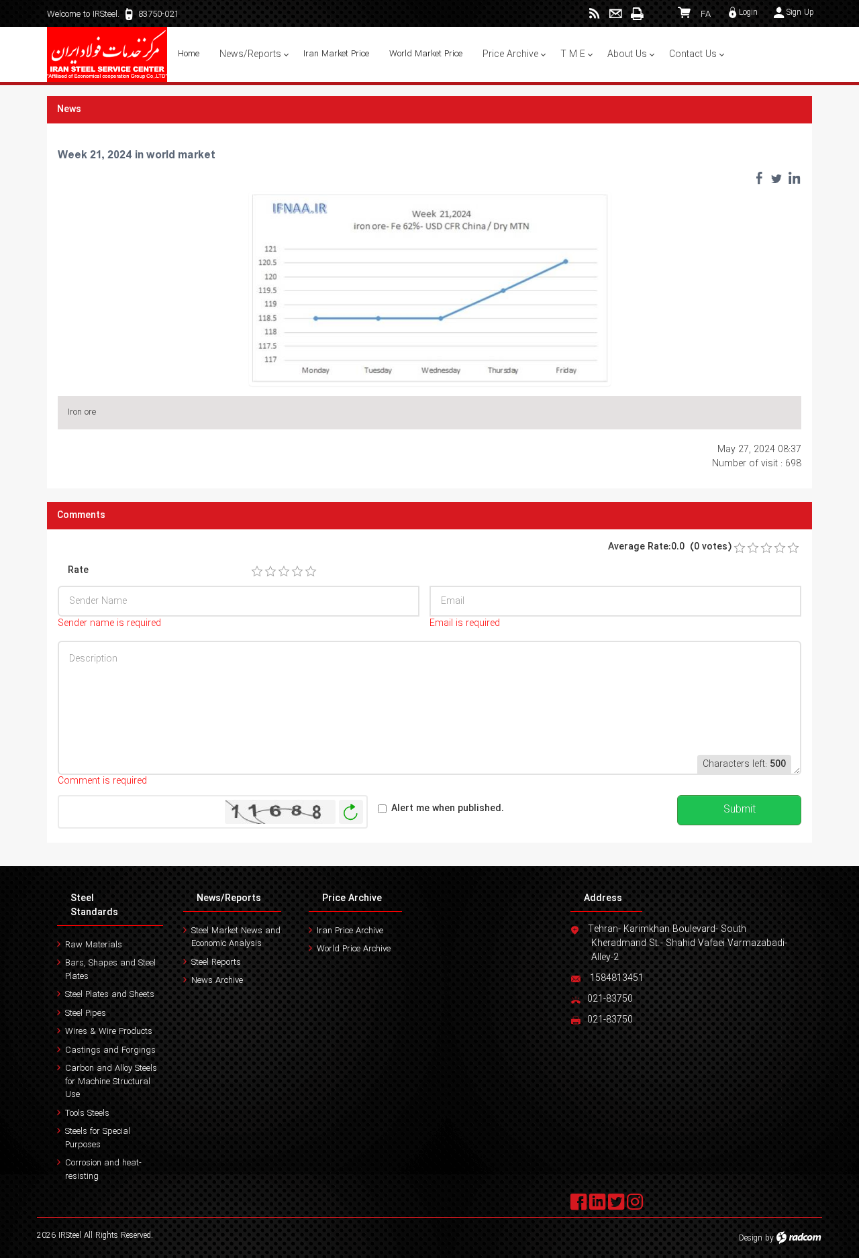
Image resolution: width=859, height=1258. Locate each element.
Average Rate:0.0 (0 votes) (669, 547)
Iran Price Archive (350, 931)
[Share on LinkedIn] (794, 177)
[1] (257, 572)
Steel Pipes (85, 1013)
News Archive (217, 981)
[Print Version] (636, 13)
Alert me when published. (447, 809)
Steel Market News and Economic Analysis (236, 937)
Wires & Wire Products (108, 1032)
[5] (311, 572)
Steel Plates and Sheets (109, 995)
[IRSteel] (107, 54)
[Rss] (594, 13)
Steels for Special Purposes (97, 1138)
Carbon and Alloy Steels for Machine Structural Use (111, 1081)
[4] (297, 572)
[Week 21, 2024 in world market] (430, 287)
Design (750, 1238)
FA (706, 14)
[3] (284, 572)
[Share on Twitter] (776, 177)
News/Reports (229, 898)
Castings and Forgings (110, 1050)
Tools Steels (87, 1113)
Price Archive (352, 898)
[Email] (615, 13)
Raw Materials (93, 945)
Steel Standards (94, 905)
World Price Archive (354, 949)
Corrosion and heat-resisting (103, 1170)
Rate (78, 571)
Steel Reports (216, 962)
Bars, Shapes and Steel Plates (110, 970)
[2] (270, 572)
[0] (740, 548)
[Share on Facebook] (759, 177)
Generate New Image (351, 812)
